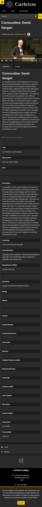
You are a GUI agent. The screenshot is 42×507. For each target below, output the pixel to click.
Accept (21, 503)
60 (34, 441)
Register (7, 452)
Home (13, 11)
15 (22, 441)
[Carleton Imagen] (21, 4)
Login (6, 447)
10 (15, 441)
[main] (21, 243)
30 (28, 441)
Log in (4, 11)
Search (40, 16)
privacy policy (35, 495)
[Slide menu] (2, 2)
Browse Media (23, 11)
